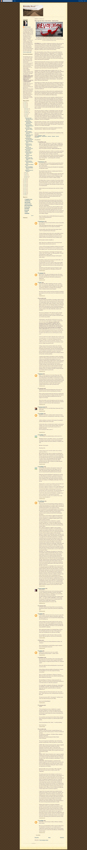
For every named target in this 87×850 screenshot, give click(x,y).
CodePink (26, 211)
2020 (25, 178)
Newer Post (37, 837)
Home (49, 837)
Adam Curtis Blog (27, 202)
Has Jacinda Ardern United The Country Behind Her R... (28, 122)
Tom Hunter (41, 434)
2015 (25, 185)
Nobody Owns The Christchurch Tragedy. (29, 148)
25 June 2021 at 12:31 (42, 385)
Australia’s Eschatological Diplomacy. (29, 171)
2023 (25, 104)
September (27, 112)
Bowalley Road (29, 6)
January (26, 177)
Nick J (40, 282)
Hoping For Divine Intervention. (28, 150)
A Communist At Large (28, 199)
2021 (25, 107)
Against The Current (28, 203)
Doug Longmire (42, 588)
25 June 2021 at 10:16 (42, 279)
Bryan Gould (27, 210)
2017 (25, 182)
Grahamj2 (41, 273)
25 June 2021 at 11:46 (42, 371)
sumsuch (40, 613)
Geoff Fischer (41, 501)
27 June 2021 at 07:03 (42, 648)
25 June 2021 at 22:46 (42, 464)
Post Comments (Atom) (44, 840)
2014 (25, 186)
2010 (25, 192)
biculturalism (39, 136)
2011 (25, 190)
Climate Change (44, 136)
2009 (25, 193)
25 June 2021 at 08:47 (42, 270)
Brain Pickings (27, 208)
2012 (25, 189)
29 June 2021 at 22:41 (42, 832)
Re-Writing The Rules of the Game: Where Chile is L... (29, 152)
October (26, 111)
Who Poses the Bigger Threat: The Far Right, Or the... (29, 162)
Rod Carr (57, 136)
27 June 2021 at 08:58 (42, 726)
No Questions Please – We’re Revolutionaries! (29, 139)
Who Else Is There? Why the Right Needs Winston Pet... (29, 135)
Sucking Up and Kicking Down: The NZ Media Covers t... (29, 167)
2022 (25, 106)
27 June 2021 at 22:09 (42, 817)
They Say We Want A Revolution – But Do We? (29, 129)
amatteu (40, 650)
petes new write (42, 407)
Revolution (53, 136)
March (26, 174)
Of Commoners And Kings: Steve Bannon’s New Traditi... (29, 118)
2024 (25, 103)
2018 (25, 181)
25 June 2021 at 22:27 (42, 432)
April (26, 173)
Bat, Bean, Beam (27, 207)
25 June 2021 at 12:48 (42, 404)
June (26, 116)
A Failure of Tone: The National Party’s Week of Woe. (29, 158)
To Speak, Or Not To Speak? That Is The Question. (28, 144)
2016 (25, 184)
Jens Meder (41, 413)
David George (41, 161)
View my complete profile (27, 52)
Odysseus (41, 373)
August (26, 113)
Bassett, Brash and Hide (28, 205)
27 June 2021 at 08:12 (42, 702)
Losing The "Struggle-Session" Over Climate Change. (29, 141)
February (26, 176)
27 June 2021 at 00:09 (42, 637)
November (27, 109)
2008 (25, 194)
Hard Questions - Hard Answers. (28, 156)
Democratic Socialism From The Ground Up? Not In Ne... (29, 125)
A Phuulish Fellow (27, 200)
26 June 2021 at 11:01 (42, 603)
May (26, 172)
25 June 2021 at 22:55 (42, 498)
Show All (32, 215)
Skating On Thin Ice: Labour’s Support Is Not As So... (28, 132)
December (27, 108)
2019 (25, 180)
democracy (49, 136)
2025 (25, 102)
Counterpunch (27, 213)
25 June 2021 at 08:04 (42, 159)
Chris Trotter (27, 26)
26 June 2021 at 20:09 (42, 611)
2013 (25, 188)
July (26, 115)
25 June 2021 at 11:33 (42, 295)
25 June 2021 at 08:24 (42, 218)
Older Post (62, 837)
